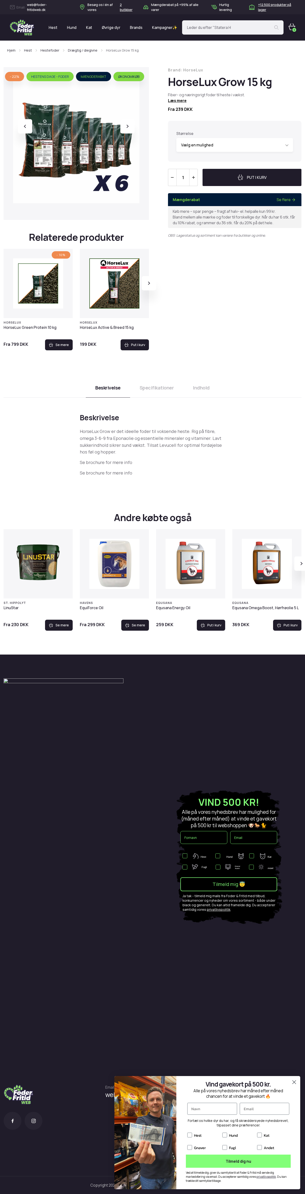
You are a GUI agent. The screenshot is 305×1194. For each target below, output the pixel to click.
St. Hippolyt (15, 603)
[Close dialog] (294, 1082)
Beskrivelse (108, 387)
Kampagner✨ (164, 27)
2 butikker (126, 7)
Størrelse (184, 133)
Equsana (164, 603)
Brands (136, 27)
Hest (53, 27)
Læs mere (177, 100)
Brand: (185, 70)
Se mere (62, 344)
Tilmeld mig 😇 (229, 884)
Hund (71, 27)
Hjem (11, 50)
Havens (86, 603)
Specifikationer (157, 387)
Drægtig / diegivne (82, 50)
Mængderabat (93, 76)
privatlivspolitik (218, 909)
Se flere (284, 199)
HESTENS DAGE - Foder (50, 76)
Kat (89, 27)
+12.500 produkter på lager (274, 7)
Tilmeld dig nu (238, 1161)
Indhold (201, 387)
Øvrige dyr (111, 27)
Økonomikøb (128, 76)
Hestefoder (50, 50)
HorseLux (12, 322)
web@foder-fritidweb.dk (37, 7)
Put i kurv (138, 344)
